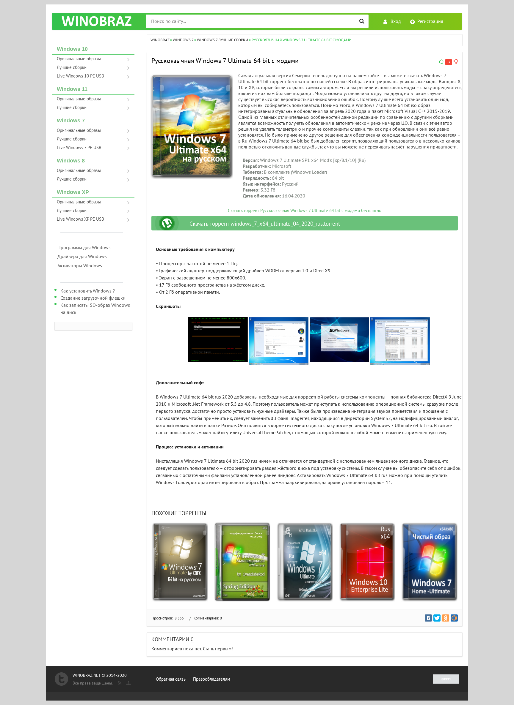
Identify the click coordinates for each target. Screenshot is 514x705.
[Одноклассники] (445, 618)
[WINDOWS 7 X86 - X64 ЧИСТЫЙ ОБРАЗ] (429, 562)
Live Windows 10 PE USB (80, 76)
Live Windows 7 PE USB (79, 147)
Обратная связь (171, 679)
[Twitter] (437, 618)
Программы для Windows (84, 247)
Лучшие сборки (72, 67)
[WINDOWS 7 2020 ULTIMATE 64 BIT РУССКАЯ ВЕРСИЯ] (304, 562)
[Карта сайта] (127, 682)
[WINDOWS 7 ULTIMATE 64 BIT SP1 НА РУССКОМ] (179, 562)
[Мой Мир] (454, 618)
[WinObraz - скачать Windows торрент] (96, 21)
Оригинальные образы (79, 58)
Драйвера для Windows (82, 256)
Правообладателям (211, 679)
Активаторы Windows (79, 265)
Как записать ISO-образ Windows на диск (95, 309)
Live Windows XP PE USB (80, 219)
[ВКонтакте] (428, 618)
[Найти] (362, 21)
